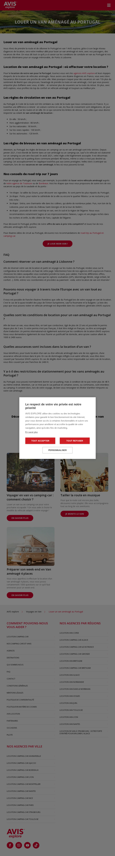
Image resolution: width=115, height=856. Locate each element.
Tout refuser (74, 441)
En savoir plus (31, 432)
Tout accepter (40, 441)
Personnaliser (57, 450)
